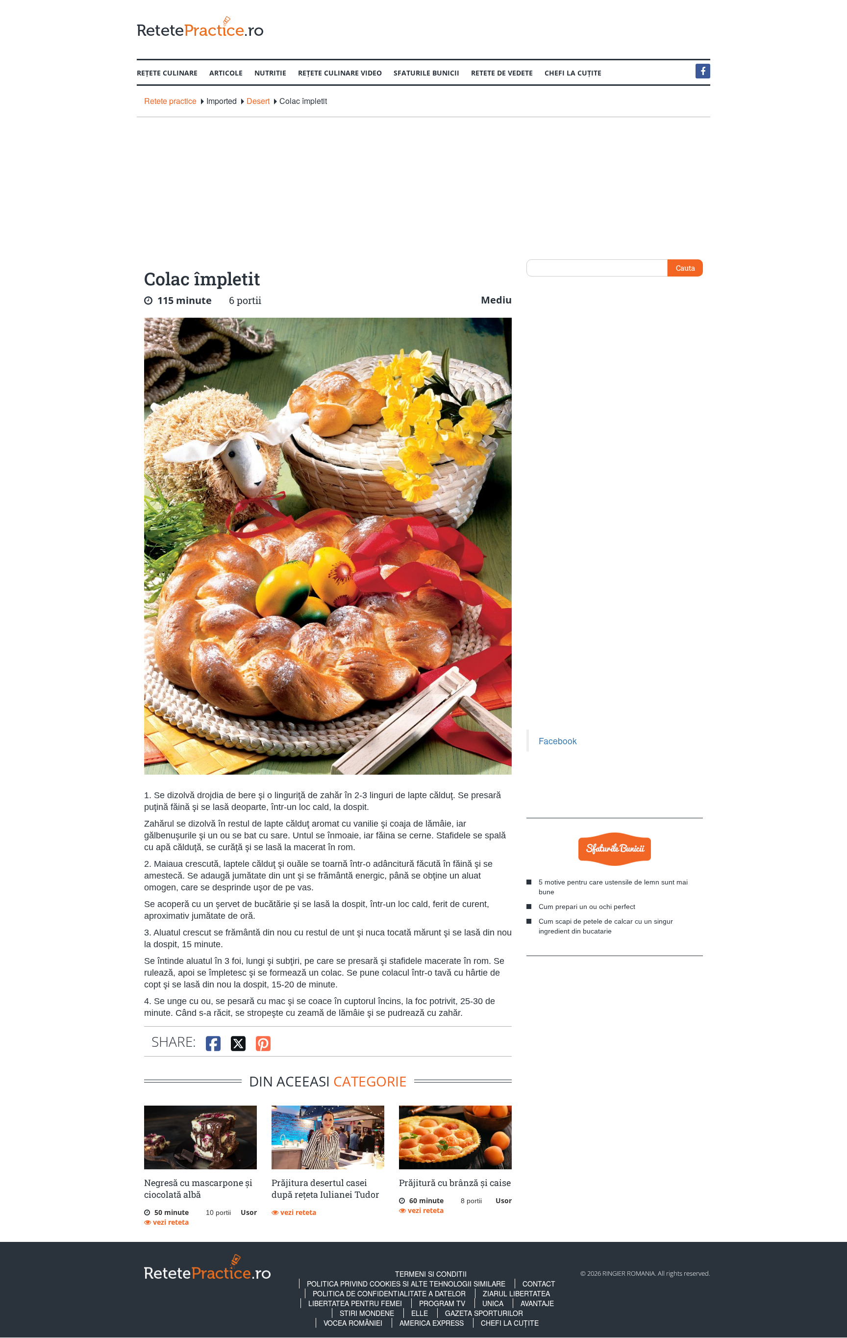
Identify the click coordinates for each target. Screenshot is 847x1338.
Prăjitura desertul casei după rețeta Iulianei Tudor (325, 1188)
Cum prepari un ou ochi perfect (587, 906)
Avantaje (537, 1303)
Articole (226, 72)
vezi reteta (170, 1222)
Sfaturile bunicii (426, 72)
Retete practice (170, 101)
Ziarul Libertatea (516, 1293)
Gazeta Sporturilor (484, 1313)
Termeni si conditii (431, 1274)
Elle (419, 1313)
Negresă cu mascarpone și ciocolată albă (198, 1188)
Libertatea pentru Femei (355, 1303)
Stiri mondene (367, 1313)
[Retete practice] (200, 25)
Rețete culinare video (340, 72)
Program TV (442, 1303)
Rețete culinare (167, 72)
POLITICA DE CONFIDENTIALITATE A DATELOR (389, 1293)
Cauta (685, 268)
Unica (492, 1303)
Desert (258, 101)
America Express (431, 1323)
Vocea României (353, 1323)
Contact (539, 1283)
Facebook (558, 740)
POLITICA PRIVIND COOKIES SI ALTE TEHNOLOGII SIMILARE (406, 1283)
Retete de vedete (502, 72)
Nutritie (270, 72)
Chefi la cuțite (573, 72)
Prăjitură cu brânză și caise (455, 1182)
